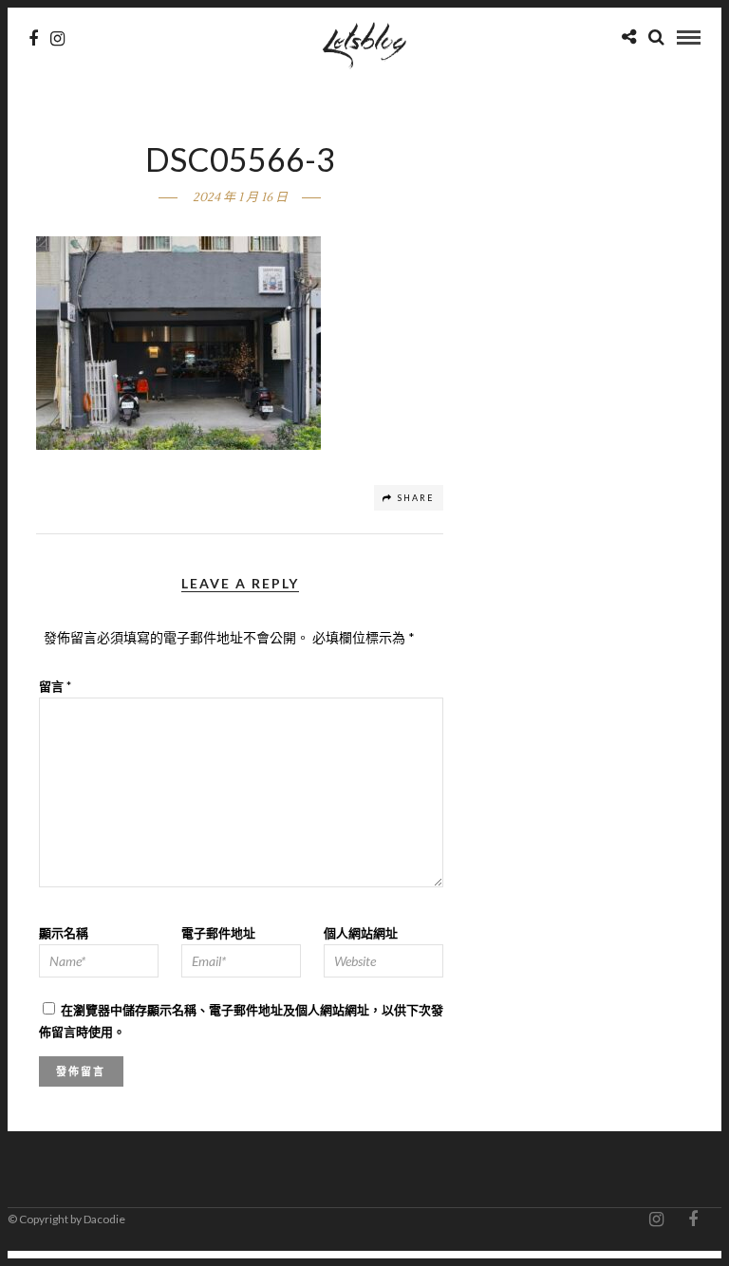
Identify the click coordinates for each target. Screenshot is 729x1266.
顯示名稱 (63, 932)
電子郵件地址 (218, 932)
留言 (55, 686)
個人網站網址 (361, 932)
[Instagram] (57, 38)
